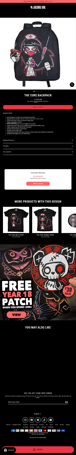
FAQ (47, 424)
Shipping (36, 101)
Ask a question (7, 152)
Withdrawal (50, 427)
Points (56, 424)
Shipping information (8, 140)
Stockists (32, 427)
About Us (8, 424)
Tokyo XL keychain (12, 122)
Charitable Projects (16, 424)
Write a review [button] (38, 184)
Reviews (62, 424)
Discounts (41, 424)
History (51, 424)
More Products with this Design (38, 201)
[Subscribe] (66, 402)
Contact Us (25, 424)
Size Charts (25, 427)
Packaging (5, 146)
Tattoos (38, 427)
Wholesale (44, 427)
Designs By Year (33, 424)
